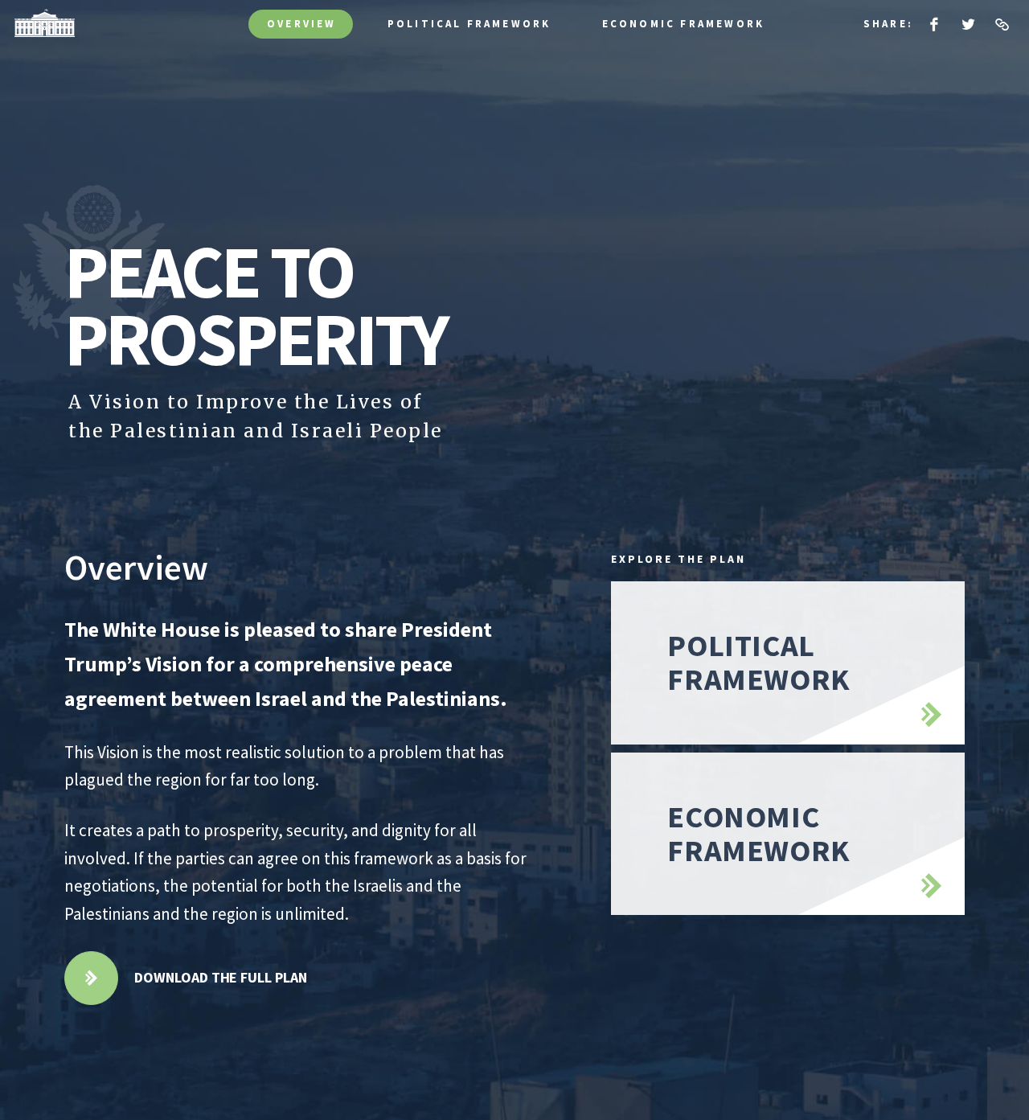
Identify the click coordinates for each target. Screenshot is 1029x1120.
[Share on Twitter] (968, 24)
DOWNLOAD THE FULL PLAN (220, 977)
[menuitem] (934, 24)
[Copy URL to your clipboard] (1002, 24)
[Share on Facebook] (934, 24)
